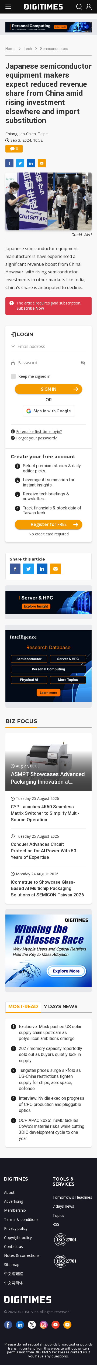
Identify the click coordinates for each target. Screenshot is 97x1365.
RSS (56, 1224)
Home (10, 49)
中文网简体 (13, 1282)
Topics (58, 1215)
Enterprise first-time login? (39, 431)
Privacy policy (15, 1228)
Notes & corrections (22, 1255)
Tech (28, 49)
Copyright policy (18, 1237)
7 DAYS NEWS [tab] (60, 1006)
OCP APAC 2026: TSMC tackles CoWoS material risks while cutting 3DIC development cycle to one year (51, 1129)
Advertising (13, 1201)
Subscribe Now (30, 308)
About (9, 1192)
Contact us (13, 1246)
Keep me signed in (34, 376)
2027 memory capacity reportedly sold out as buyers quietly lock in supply (50, 1054)
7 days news (63, 1206)
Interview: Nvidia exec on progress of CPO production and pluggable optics (51, 1104)
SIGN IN (48, 389)
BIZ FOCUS (21, 721)
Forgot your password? (36, 437)
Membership (15, 1210)
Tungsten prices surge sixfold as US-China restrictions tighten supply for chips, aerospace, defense (50, 1079)
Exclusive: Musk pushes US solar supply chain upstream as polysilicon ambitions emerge (50, 1032)
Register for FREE (49, 524)
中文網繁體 (13, 1273)
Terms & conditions (21, 1219)
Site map (11, 1264)
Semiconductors (54, 49)
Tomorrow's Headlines (72, 1197)
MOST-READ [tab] (23, 1006)
